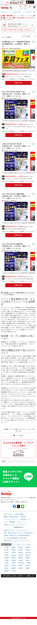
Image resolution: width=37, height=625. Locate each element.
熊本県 (6, 571)
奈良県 (13, 563)
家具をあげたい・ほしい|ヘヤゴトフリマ (16, 541)
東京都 (20, 552)
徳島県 (20, 565)
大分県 (13, 571)
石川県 (20, 555)
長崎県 (27, 568)
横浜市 (5, 29)
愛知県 (27, 558)
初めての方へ (8, 514)
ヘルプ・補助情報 (9, 522)
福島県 (13, 550)
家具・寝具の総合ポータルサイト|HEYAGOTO (18, 533)
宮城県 (27, 547)
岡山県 (6, 565)
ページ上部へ (19, 435)
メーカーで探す (16, 544)
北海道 (6, 547)
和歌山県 (21, 563)
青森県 (13, 547)
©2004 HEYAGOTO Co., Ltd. (18, 618)
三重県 (6, 560)
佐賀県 (20, 568)
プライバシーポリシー (11, 519)
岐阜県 (13, 558)
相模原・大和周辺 (24, 29)
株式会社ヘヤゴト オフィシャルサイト (16, 530)
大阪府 (27, 560)
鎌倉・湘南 (13, 29)
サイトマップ (20, 524)
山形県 (6, 550)
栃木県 (20, 550)
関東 (34, 12)
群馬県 (27, 550)
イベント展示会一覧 (27, 12)
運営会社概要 (19, 514)
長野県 (6, 558)
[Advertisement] (18, 596)
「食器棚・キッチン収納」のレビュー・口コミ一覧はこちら (18, 430)
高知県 (6, 568)
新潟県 (6, 555)
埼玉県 (6, 552)
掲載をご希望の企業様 (11, 517)
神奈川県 (28, 552)
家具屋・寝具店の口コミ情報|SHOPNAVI (16, 535)
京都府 (20, 560)
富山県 (13, 555)
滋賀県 (13, 560)
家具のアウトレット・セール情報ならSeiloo (11, 12)
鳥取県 (29, 563)
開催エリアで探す (6, 544)
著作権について (25, 519)
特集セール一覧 (9, 524)
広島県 (13, 565)
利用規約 (23, 517)
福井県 (27, 555)
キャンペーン (22, 522)
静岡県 (20, 558)
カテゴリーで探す (26, 544)
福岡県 (13, 568)
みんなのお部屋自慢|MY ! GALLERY (15, 538)
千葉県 (13, 552)
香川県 (27, 565)
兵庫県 (6, 563)
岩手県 (20, 547)
